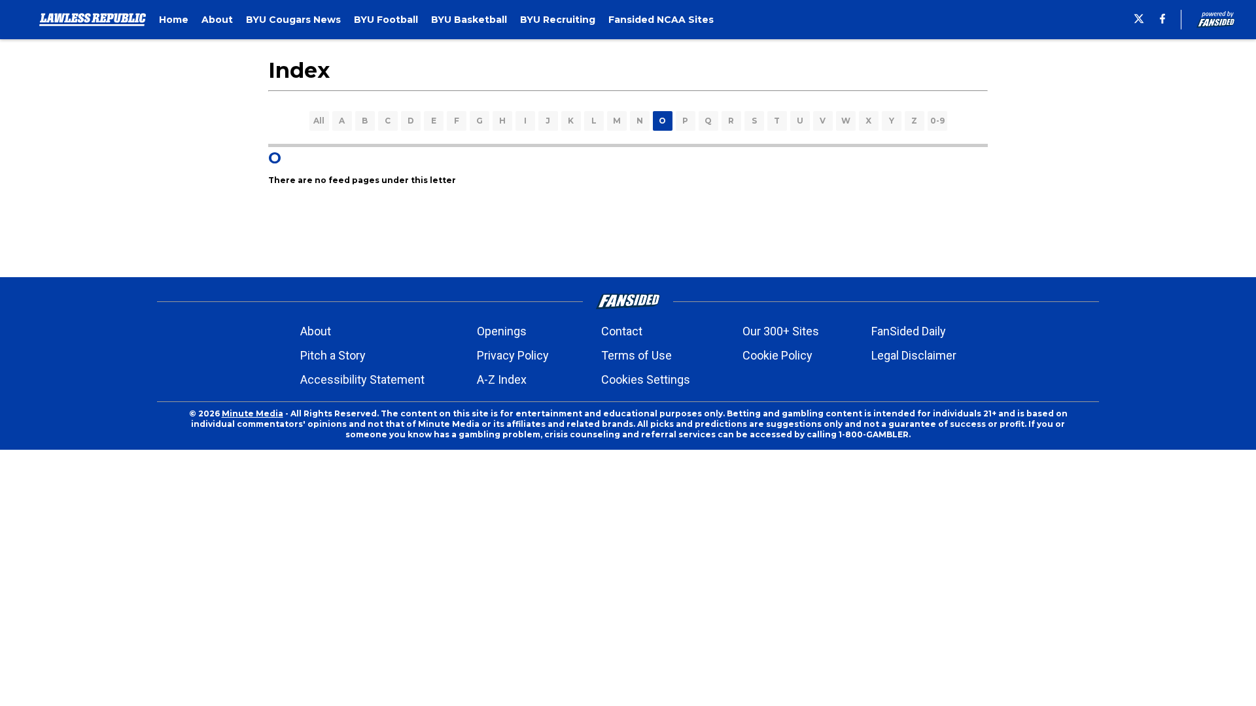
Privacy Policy (513, 355)
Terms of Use (636, 355)
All (318, 121)
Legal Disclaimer (913, 355)
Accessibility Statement (362, 379)
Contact (621, 331)
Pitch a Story (333, 355)
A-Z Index (502, 379)
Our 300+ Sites (780, 331)
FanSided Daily (908, 331)
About (315, 331)
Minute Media (252, 413)
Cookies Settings (645, 379)
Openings (502, 331)
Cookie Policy (777, 355)
